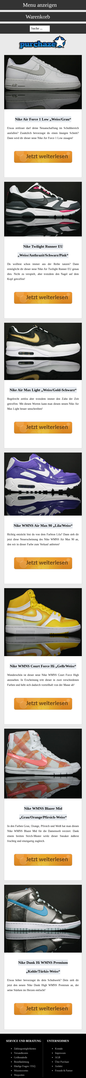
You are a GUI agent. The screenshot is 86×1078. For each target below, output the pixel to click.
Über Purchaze (62, 1061)
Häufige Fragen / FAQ (24, 1066)
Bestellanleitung (21, 1061)
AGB (57, 1057)
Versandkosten (21, 1053)
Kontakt (59, 1048)
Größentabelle (20, 1057)
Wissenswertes (21, 1070)
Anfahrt (58, 1066)
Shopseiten (19, 1075)
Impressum (60, 1053)
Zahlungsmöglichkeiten (25, 1048)
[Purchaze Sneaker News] (43, 49)
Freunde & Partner (64, 1070)
